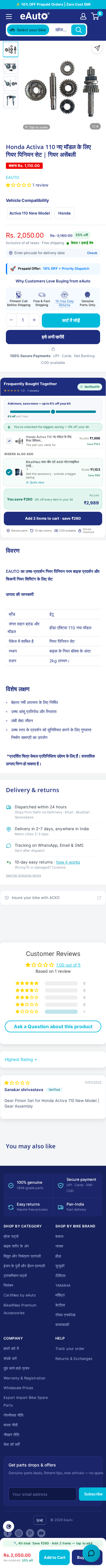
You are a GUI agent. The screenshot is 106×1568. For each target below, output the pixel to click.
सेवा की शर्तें (11, 1444)
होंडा (58, 1256)
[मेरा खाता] (83, 16)
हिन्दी (40, 1520)
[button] (19, 184)
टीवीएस (60, 1275)
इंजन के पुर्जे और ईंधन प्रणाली (24, 1266)
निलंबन (8, 1285)
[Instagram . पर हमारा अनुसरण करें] (19, 1533)
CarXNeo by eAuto (20, 1295)
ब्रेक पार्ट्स (11, 1236)
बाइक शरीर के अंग (16, 1246)
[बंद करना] (94, 29)
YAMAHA (62, 1285)
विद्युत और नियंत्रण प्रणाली (22, 1256)
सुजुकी (59, 1266)
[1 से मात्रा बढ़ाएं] (34, 320)
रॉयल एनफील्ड (65, 1315)
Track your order (70, 1348)
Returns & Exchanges (73, 1358)
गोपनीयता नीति (13, 1415)
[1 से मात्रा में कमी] (11, 320)
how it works (68, 862)
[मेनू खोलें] (9, 16)
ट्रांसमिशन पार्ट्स (15, 1275)
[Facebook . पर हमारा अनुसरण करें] (8, 1533)
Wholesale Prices (18, 1388)
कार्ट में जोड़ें (71, 320)
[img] (17, 1083)
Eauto (12, 177)
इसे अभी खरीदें (53, 337)
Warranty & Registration (24, 1378)
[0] (95, 16)
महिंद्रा (60, 1295)
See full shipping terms (23, 875)
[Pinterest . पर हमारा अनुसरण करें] (30, 1533)
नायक (59, 1246)
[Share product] (97, 48)
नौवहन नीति (11, 1435)
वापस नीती (11, 1425)
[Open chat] (91, 1553)
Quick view (37, 482)
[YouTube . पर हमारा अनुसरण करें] (41, 1533)
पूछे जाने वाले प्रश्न (16, 1368)
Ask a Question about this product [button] (53, 1026)
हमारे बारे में (11, 1348)
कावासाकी (62, 1324)
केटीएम (60, 1305)
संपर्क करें (10, 1358)
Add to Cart (54, 1557)
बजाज (59, 1236)
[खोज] (78, 29)
